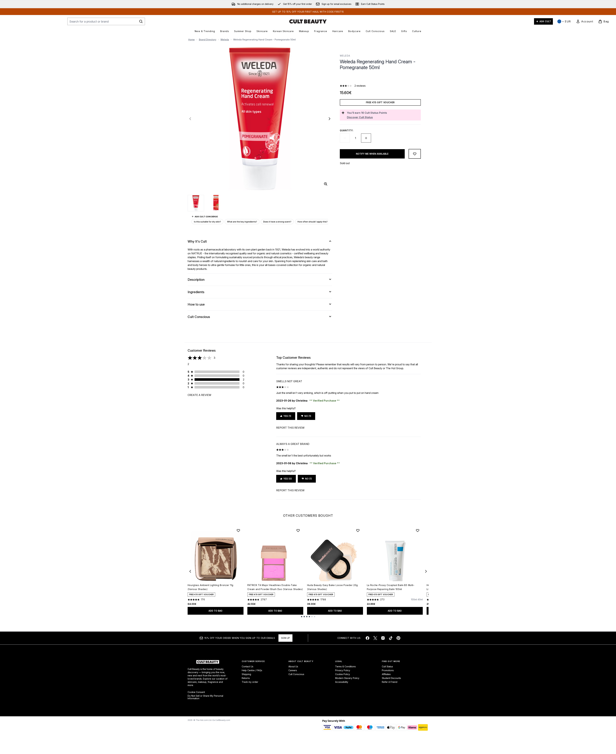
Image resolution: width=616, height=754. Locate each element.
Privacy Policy (342, 670)
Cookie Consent (196, 692)
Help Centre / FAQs (252, 670)
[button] (380, 78)
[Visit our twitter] (375, 638)
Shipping (246, 674)
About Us (293, 666)
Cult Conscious (296, 674)
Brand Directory (207, 39)
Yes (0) (287, 478)
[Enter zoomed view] (325, 184)
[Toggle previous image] (190, 118)
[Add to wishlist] (415, 154)
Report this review (290, 427)
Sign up (285, 638)
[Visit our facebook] (367, 638)
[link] (584, 21)
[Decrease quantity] (345, 138)
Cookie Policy (342, 674)
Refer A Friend (389, 682)
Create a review (199, 395)
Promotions (388, 670)
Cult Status (387, 666)
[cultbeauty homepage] (308, 21)
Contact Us (247, 666)
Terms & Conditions (345, 666)
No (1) (307, 416)
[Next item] (426, 571)
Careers (292, 670)
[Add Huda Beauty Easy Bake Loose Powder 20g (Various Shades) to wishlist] (358, 530)
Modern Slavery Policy (347, 678)
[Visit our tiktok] (391, 638)
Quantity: (346, 130)
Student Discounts (391, 678)
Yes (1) (287, 416)
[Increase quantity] (366, 138)
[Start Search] (141, 21)
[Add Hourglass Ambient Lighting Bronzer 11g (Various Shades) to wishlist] (238, 530)
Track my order (250, 682)
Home (191, 39)
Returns (246, 678)
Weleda (224, 39)
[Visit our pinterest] (398, 638)
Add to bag (215, 610)
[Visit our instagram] (383, 638)
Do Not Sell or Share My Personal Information (205, 697)
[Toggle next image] (329, 118)
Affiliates (386, 674)
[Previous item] (190, 571)
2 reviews (360, 85)
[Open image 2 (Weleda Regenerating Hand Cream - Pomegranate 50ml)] (216, 203)
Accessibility (341, 682)
